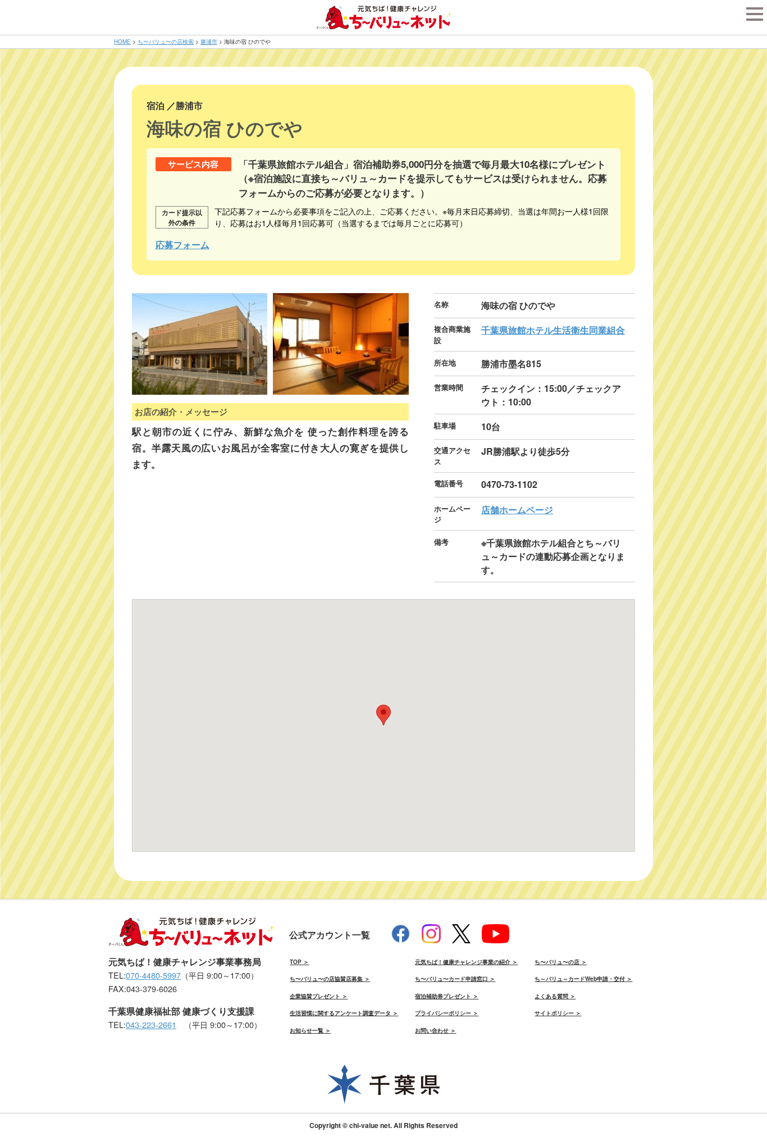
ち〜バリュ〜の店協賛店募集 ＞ (330, 979)
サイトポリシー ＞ (558, 1013)
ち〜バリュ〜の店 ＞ (561, 962)
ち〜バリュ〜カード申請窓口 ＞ (455, 979)
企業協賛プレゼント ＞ (319, 996)
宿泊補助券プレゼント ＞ (446, 996)
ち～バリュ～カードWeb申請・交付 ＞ (583, 979)
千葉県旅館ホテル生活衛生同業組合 (553, 329)
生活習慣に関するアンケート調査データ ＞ (344, 1013)
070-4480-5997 (153, 975)
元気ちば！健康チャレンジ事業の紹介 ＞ (466, 962)
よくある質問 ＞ (555, 996)
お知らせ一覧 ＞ (310, 1030)
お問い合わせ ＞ (435, 1030)
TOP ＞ (299, 962)
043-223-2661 (151, 1024)
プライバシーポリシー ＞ (446, 1013)
